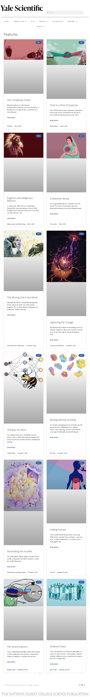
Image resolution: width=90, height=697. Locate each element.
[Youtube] (82, 685)
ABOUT (39, 26)
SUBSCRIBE (71, 21)
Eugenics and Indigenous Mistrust (20, 199)
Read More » (11, 118)
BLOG (33, 21)
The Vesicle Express (17, 646)
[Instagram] (84, 685)
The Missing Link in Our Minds (22, 297)
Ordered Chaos (58, 646)
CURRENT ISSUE (18, 21)
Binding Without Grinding (63, 419)
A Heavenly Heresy (59, 198)
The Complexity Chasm (19, 100)
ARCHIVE (42, 21)
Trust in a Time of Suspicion (64, 105)
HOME (6, 21)
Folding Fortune (58, 529)
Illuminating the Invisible (19, 551)
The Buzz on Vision (16, 429)
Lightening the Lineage (61, 322)
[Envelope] (79, 685)
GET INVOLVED (57, 21)
